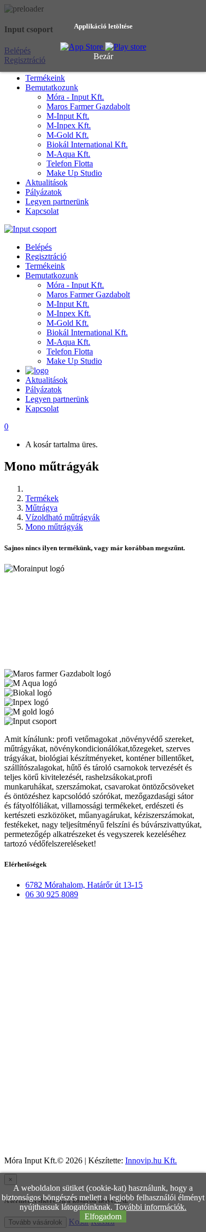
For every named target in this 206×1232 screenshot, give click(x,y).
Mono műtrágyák (54, 526)
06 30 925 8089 (51, 894)
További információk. (150, 1206)
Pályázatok (43, 191)
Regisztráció (46, 256)
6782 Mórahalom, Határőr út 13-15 (84, 884)
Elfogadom (103, 1216)
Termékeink (45, 77)
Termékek (42, 498)
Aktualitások (46, 182)
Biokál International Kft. (87, 144)
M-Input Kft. (67, 115)
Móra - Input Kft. (75, 96)
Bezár (103, 56)
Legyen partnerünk (57, 201)
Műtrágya (41, 507)
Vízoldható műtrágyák (62, 517)
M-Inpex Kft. (68, 125)
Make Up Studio (74, 172)
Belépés (38, 246)
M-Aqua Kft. (68, 153)
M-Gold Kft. (67, 134)
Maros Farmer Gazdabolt (88, 106)
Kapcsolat (42, 210)
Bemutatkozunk (51, 87)
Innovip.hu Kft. (151, 1160)
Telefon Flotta (69, 163)
